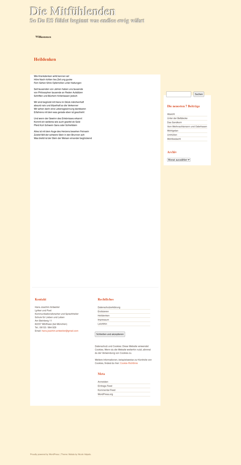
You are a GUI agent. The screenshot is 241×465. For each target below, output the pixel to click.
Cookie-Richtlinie (129, 363)
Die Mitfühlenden (73, 10)
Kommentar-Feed (106, 389)
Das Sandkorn (174, 122)
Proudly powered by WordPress (44, 454)
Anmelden (103, 381)
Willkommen (43, 36)
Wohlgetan (172, 130)
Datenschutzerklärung (109, 307)
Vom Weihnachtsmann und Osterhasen (187, 126)
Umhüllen (172, 134)
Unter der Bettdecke (177, 118)
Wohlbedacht (174, 138)
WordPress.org (105, 394)
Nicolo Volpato (84, 454)
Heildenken (104, 315)
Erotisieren (103, 311)
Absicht (171, 113)
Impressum (103, 319)
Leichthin (102, 323)
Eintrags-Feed (105, 385)
